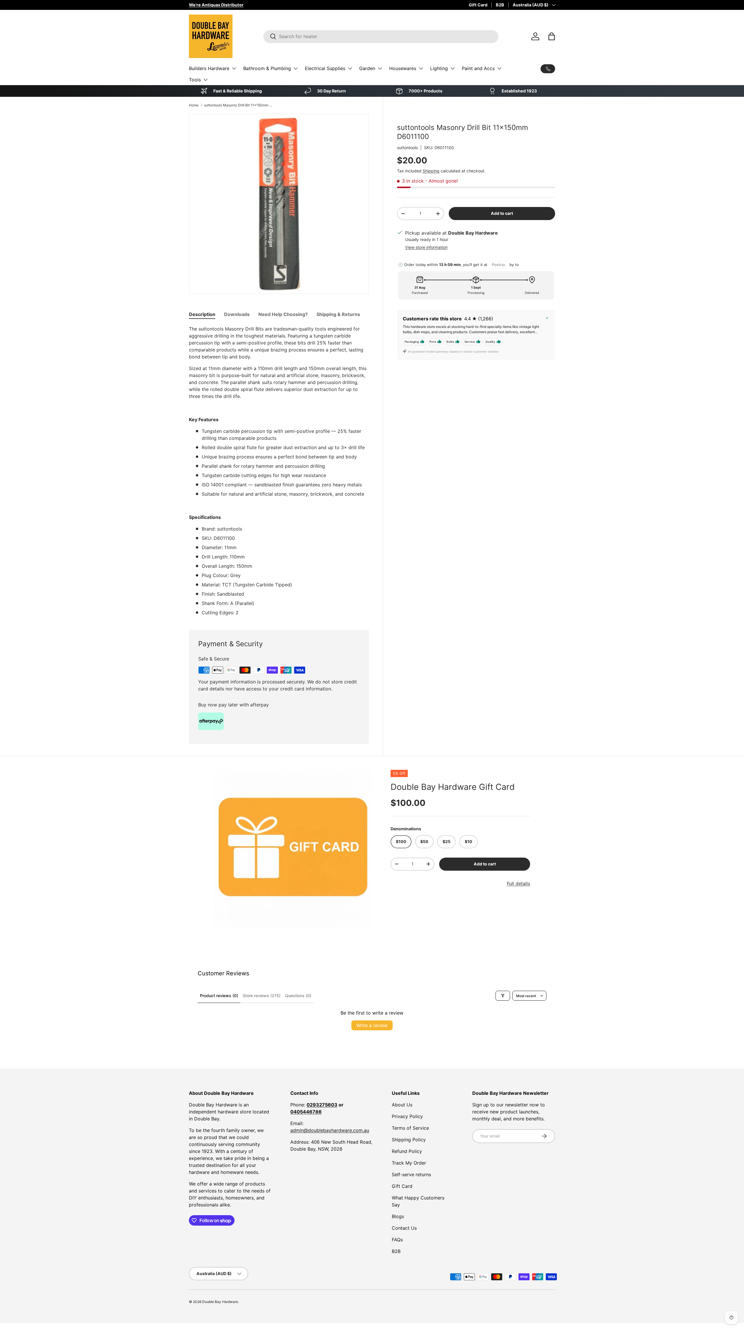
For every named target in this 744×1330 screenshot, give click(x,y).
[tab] (202, 314)
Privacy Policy (407, 1116)
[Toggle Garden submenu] (379, 68)
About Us (402, 1105)
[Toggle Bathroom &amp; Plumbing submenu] (295, 68)
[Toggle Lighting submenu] (452, 68)
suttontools (407, 147)
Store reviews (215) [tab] (261, 995)
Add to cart (502, 213)
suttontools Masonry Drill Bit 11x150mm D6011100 (239, 105)
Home (193, 105)
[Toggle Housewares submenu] (420, 68)
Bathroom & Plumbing (267, 68)
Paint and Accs (478, 68)
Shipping (431, 170)
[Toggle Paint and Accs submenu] (499, 68)
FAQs (397, 1239)
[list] (293, 849)
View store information (426, 247)
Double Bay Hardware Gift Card (453, 787)
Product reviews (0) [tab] (219, 995)
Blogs (398, 1216)
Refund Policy (407, 1151)
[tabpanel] (279, 470)
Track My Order (409, 1163)
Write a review (372, 1025)
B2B (500, 4)
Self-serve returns (411, 1174)
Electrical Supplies (325, 68)
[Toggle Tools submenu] (205, 79)
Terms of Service (410, 1128)
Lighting (439, 68)
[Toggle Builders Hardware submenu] (233, 68)
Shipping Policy (409, 1139)
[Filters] (503, 996)
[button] (551, 36)
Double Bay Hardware (220, 1301)
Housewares (402, 68)
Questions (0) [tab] (298, 995)
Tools (195, 80)
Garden (367, 68)
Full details (518, 883)
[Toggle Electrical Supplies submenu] (349, 68)
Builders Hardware (209, 68)
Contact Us (404, 1228)
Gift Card (478, 4)
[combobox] (380, 36)
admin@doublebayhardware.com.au (329, 1130)
